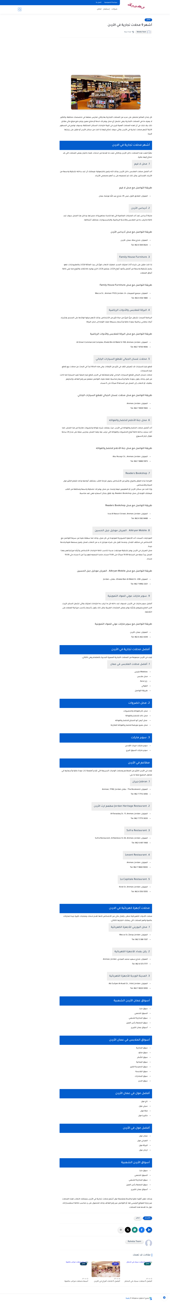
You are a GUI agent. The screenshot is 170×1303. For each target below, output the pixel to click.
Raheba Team (141, 32)
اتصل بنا (98, 2)
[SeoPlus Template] (150, 1298)
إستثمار (106, 9)
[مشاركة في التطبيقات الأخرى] (121, 1230)
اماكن (99, 9)
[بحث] (19, 9)
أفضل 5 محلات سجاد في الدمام (138, 1281)
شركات (114, 9)
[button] (142, 1230)
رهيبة (128, 1298)
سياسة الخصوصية (110, 2)
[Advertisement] (106, 59)
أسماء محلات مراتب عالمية (76, 1281)
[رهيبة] (136, 6)
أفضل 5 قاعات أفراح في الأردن (107, 1281)
